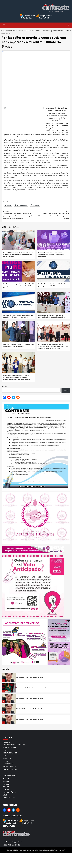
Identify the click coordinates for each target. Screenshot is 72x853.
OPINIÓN (6, 781)
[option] (36, 678)
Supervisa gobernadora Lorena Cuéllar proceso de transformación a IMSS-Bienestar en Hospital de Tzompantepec (17, 377)
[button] (24, 642)
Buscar (4, 387)
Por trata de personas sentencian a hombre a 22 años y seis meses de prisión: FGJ (18, 316)
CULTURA (6, 789)
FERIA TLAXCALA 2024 (10, 753)
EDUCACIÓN (6, 761)
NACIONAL (6, 779)
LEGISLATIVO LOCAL (9, 776)
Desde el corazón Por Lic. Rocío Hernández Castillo (31, 688)
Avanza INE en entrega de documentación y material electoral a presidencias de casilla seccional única (18, 255)
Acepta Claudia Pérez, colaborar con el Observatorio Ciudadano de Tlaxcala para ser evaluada (53, 214)
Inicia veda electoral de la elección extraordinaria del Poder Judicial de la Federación (51, 255)
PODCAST (6, 784)
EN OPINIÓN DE (8, 764)
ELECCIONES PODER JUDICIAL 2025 (14, 745)
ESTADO (5, 750)
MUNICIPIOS (7, 758)
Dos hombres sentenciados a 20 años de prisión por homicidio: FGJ (51, 285)
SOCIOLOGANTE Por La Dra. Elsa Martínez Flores (30, 677)
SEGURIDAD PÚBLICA (9, 798)
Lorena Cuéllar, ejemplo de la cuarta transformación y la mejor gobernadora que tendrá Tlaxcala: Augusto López (53, 346)
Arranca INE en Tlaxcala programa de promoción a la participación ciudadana (51, 316)
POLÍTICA (6, 787)
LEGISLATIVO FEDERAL (10, 769)
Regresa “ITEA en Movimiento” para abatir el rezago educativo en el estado (18, 345)
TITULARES (6, 742)
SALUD (5, 795)
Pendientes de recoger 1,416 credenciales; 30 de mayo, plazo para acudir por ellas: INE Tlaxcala (18, 286)
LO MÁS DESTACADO (9, 747)
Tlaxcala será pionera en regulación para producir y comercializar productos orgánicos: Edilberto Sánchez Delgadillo (19, 214)
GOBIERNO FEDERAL (9, 766)
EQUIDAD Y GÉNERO (9, 792)
